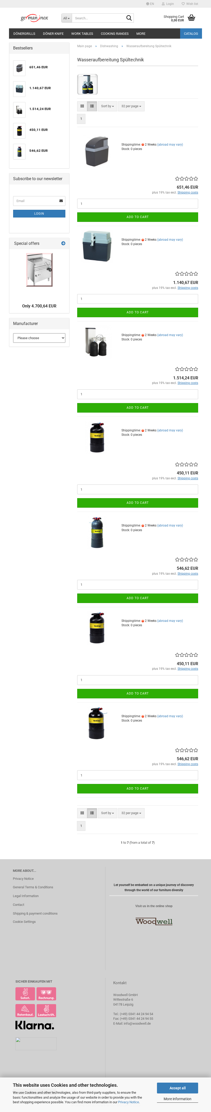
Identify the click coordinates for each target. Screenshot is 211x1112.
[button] (150, 4)
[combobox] (107, 106)
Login (39, 213)
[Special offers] (63, 244)
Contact (18, 905)
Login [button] (169, 4)
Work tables (82, 34)
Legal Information (26, 896)
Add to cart (138, 217)
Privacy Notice (128, 1102)
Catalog (191, 34)
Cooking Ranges (115, 34)
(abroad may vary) (170, 144)
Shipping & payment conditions (35, 913)
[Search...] (129, 18)
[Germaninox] (33, 18)
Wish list (191, 4)
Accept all (178, 1088)
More (140, 34)
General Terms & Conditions (33, 887)
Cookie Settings (24, 922)
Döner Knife (53, 34)
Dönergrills (24, 34)
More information (177, 1099)
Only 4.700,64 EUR (39, 306)
